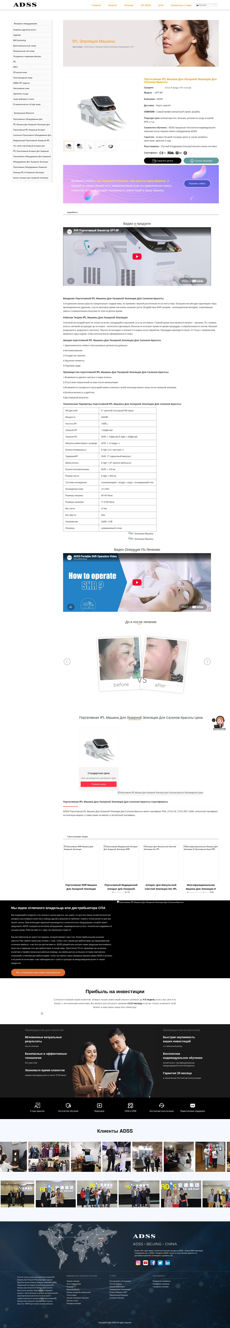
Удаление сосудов (72, 1301)
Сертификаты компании (161, 1287)
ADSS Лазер (89, 47)
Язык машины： (152, 146)
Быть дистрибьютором (117, 1287)
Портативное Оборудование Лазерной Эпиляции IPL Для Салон (30, 168)
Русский (202, 5)
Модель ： (149, 92)
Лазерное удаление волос (24, 29)
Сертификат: (151, 152)
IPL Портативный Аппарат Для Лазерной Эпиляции (31, 152)
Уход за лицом (71, 1295)
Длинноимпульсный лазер (24, 45)
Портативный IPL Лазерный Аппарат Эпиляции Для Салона (29, 130)
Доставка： (150, 105)
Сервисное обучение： (156, 127)
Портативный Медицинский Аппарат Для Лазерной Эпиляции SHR (120, 888)
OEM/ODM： (150, 111)
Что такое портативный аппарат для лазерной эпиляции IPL (29, 146)
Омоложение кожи (21, 88)
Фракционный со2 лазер (23, 51)
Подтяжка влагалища (74, 1303)
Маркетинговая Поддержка (119, 1295)
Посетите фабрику (116, 1284)
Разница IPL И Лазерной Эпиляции (28, 172)
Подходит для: (152, 118)
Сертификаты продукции (161, 1284)
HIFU (15, 67)
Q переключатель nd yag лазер (26, 104)
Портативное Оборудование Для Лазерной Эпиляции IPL (32, 157)
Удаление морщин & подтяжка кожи (79, 1292)
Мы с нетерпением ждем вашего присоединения (38, 972)
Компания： (150, 99)
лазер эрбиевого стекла (23, 99)
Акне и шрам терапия (74, 1284)
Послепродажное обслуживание (120, 1281)
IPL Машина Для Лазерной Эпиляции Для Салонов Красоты (31, 125)
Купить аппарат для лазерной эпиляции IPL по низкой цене (30, 178)
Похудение (70, 1287)
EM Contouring (19, 40)
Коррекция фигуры (73, 1289)
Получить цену (98, 784)
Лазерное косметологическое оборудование (112, 47)
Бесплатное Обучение (117, 1298)
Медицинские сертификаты (162, 1281)
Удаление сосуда (20, 93)
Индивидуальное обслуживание (120, 1289)
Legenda (17, 35)
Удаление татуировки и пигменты (78, 1298)
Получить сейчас (197, 183)
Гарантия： (150, 137)
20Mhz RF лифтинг (21, 83)
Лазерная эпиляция (73, 1281)
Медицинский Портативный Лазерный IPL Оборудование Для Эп (31, 141)
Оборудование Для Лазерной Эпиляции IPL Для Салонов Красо (30, 162)
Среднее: (149, 87)
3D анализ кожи (20, 72)
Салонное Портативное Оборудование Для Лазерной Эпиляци (32, 136)
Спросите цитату (165, 160)
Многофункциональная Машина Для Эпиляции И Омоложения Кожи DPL (201, 888)
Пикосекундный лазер (22, 77)
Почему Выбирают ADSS (118, 1292)
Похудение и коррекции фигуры (27, 56)
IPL (14, 61)
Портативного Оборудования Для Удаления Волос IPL (27, 120)
